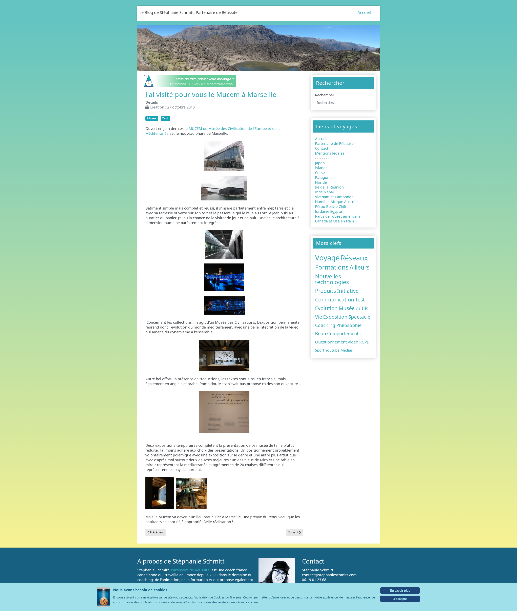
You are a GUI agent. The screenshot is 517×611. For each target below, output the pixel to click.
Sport (319, 350)
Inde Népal (324, 192)
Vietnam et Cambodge (334, 196)
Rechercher (324, 95)
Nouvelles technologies (332, 279)
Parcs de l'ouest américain (337, 216)
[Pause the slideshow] (367, 48)
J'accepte (400, 598)
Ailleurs (360, 267)
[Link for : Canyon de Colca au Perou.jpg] (258, 48)
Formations (332, 267)
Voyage (327, 258)
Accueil (364, 12)
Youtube (332, 350)
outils (362, 308)
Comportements (343, 333)
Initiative (348, 290)
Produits (325, 290)
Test (165, 118)
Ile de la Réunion (329, 187)
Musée (151, 118)
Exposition (335, 316)
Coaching (325, 325)
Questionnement (331, 342)
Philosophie (349, 325)
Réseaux (354, 257)
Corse (320, 172)
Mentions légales (329, 153)
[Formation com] (188, 80)
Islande (321, 167)
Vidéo (353, 342)
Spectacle (359, 316)
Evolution (326, 308)
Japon (320, 162)
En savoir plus (400, 590)
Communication (334, 299)
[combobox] (340, 102)
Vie (318, 316)
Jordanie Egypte (328, 211)
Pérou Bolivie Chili (330, 206)
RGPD (364, 341)
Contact (321, 148)
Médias (346, 350)
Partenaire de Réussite (334, 143)
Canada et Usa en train (334, 221)
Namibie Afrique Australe (336, 201)
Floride (321, 182)
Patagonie (323, 177)
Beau (320, 333)
